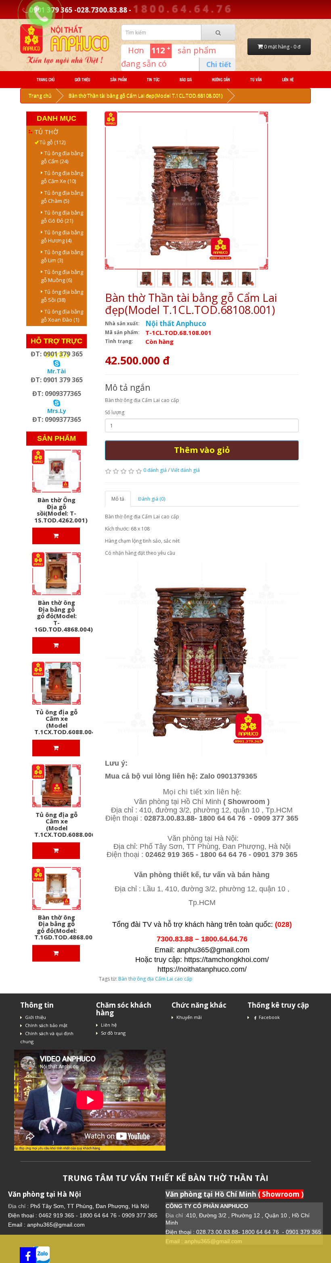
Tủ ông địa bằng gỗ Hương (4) (62, 236)
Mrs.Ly (56, 411)
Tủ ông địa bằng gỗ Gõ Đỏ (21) (62, 216)
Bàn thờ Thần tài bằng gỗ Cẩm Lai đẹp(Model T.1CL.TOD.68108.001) (145, 95)
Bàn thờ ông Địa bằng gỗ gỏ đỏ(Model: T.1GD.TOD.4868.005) (66, 927)
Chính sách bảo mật (46, 1025)
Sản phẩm (118, 79)
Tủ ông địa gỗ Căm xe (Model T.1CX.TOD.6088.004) (66, 722)
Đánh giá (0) (151, 498)
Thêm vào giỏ (202, 449)
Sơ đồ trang (113, 1033)
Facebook (269, 1017)
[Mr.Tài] (56, 362)
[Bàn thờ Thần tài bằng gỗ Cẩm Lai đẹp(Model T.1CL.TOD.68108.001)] (186, 198)
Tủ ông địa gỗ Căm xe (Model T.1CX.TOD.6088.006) (66, 824)
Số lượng (114, 412)
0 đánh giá (155, 470)
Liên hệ (287, 79)
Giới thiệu (82, 79)
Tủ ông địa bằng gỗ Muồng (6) (62, 276)
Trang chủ (45, 79)
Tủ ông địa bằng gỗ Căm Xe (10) (62, 177)
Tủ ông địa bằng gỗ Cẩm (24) (62, 157)
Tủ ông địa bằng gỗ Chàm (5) (62, 196)
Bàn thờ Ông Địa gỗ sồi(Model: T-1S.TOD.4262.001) (61, 510)
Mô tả (117, 498)
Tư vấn (256, 79)
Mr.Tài (56, 371)
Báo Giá (186, 79)
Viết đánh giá (185, 470)
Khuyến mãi (189, 1017)
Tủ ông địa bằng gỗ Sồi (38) (62, 295)
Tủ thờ (46, 132)
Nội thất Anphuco (175, 323)
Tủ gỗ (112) (50, 142)
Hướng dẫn (221, 79)
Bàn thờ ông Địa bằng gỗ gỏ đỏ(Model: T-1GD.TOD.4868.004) (63, 615)
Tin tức (153, 79)
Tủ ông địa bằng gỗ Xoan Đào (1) (62, 315)
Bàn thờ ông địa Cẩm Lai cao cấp (155, 978)
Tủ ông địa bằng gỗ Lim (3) (62, 256)
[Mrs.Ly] (56, 402)
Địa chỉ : (19, 1206)
